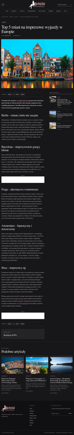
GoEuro (16, 298)
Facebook (9, 94)
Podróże (11, 16)
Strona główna (4, 16)
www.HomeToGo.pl (22, 100)
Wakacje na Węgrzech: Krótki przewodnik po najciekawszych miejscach (64, 115)
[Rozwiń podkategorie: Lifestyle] (25, 11)
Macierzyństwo (33, 415)
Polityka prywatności (49, 432)
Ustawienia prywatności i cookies (64, 432)
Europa (16, 16)
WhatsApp (22, 94)
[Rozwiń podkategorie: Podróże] (53, 11)
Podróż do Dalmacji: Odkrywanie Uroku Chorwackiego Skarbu (9, 380)
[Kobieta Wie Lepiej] (37, 4)
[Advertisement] (22, 179)
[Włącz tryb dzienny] (3, 4)
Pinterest (17, 94)
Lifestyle (32, 413)
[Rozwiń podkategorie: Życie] (67, 11)
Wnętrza (31, 422)
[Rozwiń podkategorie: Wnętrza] (61, 11)
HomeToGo (27, 301)
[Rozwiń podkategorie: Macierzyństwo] (36, 11)
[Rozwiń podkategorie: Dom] (8, 11)
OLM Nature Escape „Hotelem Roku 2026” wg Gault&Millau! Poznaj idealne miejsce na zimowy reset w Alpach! (64, 102)
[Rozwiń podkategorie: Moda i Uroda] (46, 11)
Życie (31, 425)
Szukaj (70, 413)
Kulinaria (32, 411)
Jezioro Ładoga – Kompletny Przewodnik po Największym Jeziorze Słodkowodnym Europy (61, 380)
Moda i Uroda (33, 418)
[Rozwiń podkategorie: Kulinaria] (16, 11)
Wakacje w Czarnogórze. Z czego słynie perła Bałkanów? (36, 379)
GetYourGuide (24, 303)
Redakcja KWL (8, 35)
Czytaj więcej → (30, 391)
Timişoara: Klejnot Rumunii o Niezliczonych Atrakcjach (64, 126)
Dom (31, 408)
